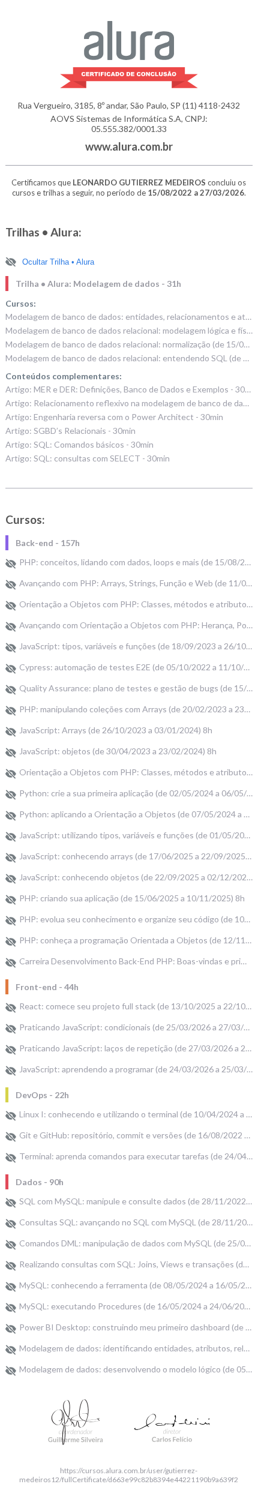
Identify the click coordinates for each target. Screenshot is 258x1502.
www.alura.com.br (129, 146)
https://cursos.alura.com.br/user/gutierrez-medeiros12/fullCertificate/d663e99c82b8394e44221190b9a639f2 (128, 1475)
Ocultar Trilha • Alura (58, 261)
